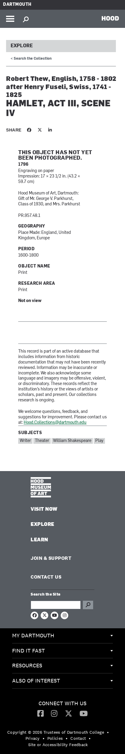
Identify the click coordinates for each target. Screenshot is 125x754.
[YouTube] (83, 713)
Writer (25, 441)
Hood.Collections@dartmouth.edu (55, 422)
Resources (27, 665)
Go (88, 605)
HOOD (110, 18)
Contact (78, 738)
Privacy (32, 738)
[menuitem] (62, 635)
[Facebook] (40, 713)
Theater (42, 441)
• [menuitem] (108, 732)
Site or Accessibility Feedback (58, 744)
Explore (22, 46)
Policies (55, 738)
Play (99, 441)
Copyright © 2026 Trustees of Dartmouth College (55, 732)
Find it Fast (28, 650)
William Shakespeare (72, 441)
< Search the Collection (31, 59)
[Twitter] (68, 713)
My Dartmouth (33, 635)
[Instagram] (54, 713)
